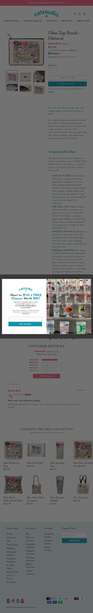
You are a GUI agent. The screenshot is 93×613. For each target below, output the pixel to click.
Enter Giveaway (25, 324)
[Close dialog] (89, 281)
